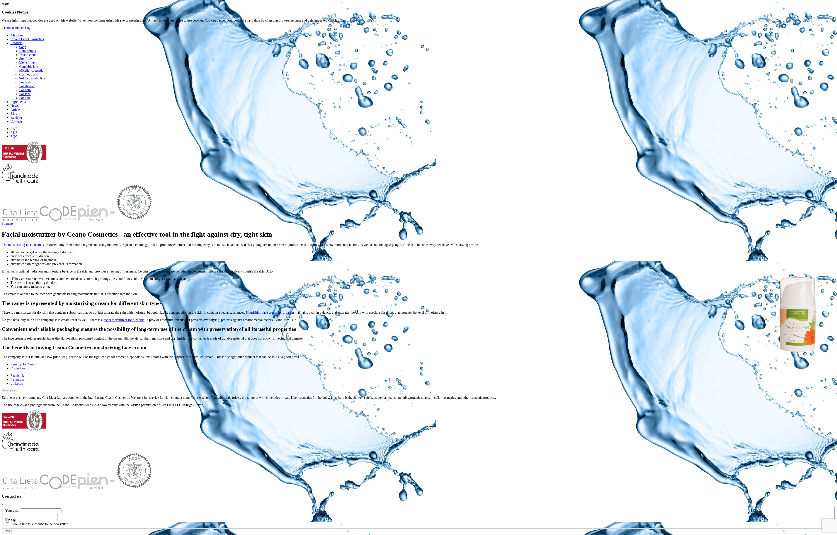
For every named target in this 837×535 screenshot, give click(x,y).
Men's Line (27, 62)
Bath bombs (27, 51)
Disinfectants (28, 55)
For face (25, 94)
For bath (25, 90)
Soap (22, 47)
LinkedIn (16, 383)
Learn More (348, 20)
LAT (13, 129)
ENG (14, 136)
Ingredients (18, 102)
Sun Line (25, 59)
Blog (13, 113)
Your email (12, 510)
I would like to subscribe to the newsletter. (39, 524)
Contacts (16, 121)
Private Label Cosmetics (27, 39)
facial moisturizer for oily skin (124, 320)
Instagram (17, 379)
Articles (15, 109)
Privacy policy (9, 390)
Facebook (17, 375)
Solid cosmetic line (32, 78)
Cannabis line (28, 66)
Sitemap (7, 223)
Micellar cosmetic (31, 70)
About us (16, 35)
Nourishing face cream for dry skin (270, 312)
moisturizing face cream (24, 245)
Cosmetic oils (28, 74)
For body (25, 82)
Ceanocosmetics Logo (17, 28)
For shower (27, 86)
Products (16, 43)
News (14, 106)
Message (11, 520)
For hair (24, 98)
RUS (13, 133)
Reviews (16, 117)
